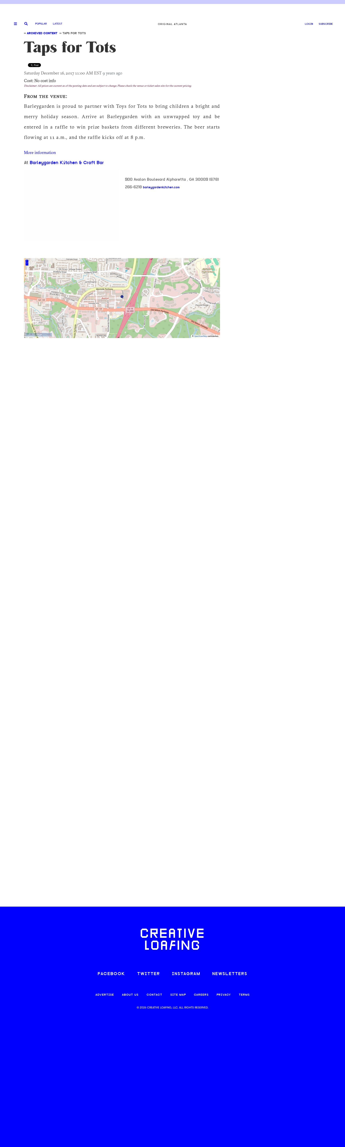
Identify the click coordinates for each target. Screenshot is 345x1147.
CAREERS (201, 994)
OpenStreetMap (200, 336)
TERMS (244, 994)
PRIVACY (224, 994)
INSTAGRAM (186, 974)
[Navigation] (14, 24)
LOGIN (309, 24)
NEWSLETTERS (229, 974)
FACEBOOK (111, 974)
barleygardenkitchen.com (161, 187)
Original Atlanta (172, 24)
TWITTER (148, 974)
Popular (41, 24)
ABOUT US (130, 994)
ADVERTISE (104, 994)
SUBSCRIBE (326, 24)
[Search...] (26, 24)
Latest (57, 24)
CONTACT (154, 994)
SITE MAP (178, 994)
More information (40, 152)
